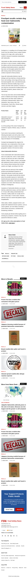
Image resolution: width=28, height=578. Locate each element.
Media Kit (21, 567)
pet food (13, 256)
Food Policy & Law (5, 543)
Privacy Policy (15, 567)
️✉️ (3, 530)
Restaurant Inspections (20, 555)
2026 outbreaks (5, 402)
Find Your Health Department (7, 555)
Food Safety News (15, 576)
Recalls (3, 15)
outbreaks (18, 545)
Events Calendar (4, 558)
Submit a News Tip (5, 560)
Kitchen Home (5, 256)
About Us (3, 567)
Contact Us (8, 567)
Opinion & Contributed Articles (8, 545)
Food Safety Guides (14, 543)
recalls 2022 (20, 256)
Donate (2, 570)
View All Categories (5, 548)
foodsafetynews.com (5, 523)
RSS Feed (13, 560)
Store (25, 567)
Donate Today (9, 509)
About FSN (19, 509)
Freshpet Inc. (14, 253)
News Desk (5, 26)
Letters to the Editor (13, 558)
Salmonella (5, 258)
